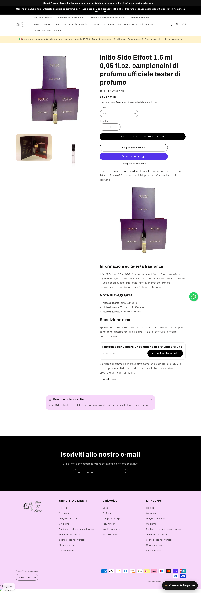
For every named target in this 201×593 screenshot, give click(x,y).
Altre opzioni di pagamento (133, 164)
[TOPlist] (5, 590)
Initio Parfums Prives (112, 91)
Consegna (64, 513)
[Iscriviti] (124, 472)
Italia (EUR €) (25, 577)
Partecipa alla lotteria (165, 353)
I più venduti (109, 524)
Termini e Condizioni (69, 534)
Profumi (107, 513)
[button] (43, 18)
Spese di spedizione (125, 102)
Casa (105, 508)
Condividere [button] (109, 379)
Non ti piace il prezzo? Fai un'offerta (142, 136)
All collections (110, 534)
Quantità (104, 121)
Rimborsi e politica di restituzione (76, 529)
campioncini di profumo (115, 518)
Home (103, 171)
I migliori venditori (68, 518)
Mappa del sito (67, 545)
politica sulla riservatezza (72, 540)
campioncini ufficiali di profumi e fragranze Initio (138, 171)
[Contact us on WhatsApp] (193, 296)
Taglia (103, 107)
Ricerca (63, 508)
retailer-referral (67, 551)
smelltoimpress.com (160, 581)
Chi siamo (64, 524)
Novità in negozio (112, 529)
